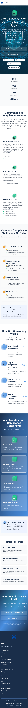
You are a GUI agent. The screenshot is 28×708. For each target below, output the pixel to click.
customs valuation (8, 208)
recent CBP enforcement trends (14, 129)
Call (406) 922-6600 (13, 618)
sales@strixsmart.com (6, 653)
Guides (3, 681)
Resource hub (4, 691)
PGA (12, 528)
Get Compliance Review (13, 49)
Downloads (4, 686)
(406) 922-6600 (5, 650)
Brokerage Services (6, 662)
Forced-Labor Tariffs (6, 667)
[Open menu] (25, 2)
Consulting (4, 664)
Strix (6, 3)
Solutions (4, 657)
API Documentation (6, 688)
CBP (15, 528)
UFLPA (8, 528)
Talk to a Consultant (13, 54)
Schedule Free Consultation (13, 612)
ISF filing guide (7, 150)
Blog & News (4, 678)
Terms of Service (10, 703)
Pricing (3, 672)
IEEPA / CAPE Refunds (7, 669)
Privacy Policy (19, 703)
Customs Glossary (5, 683)
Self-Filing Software (6, 659)
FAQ (2, 693)
